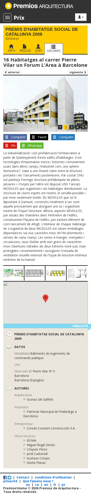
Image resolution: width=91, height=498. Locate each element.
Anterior (13, 72)
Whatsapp (34, 145)
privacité (10, 481)
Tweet (42, 137)
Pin (12, 145)
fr (55, 484)
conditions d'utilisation (53, 477)
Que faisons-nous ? (38, 481)
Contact (23, 477)
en (46, 484)
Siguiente (77, 72)
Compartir (17, 137)
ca (37, 484)
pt (63, 484)
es (28, 484)
